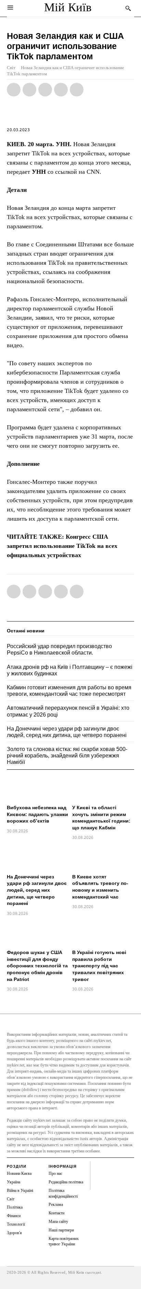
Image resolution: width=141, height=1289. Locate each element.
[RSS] (97, 1173)
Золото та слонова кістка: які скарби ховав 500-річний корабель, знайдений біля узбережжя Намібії (67, 755)
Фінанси (14, 1215)
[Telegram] (61, 89)
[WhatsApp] (45, 89)
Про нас (55, 1173)
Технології (16, 1224)
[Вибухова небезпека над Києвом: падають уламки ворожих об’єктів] (38, 789)
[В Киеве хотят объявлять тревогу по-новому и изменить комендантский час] (103, 857)
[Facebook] (14, 89)
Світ (11, 67)
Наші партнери (61, 1230)
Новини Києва (19, 1173)
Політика (15, 1207)
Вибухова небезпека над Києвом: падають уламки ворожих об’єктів (37, 814)
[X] (29, 89)
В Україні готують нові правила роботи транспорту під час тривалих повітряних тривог (99, 966)
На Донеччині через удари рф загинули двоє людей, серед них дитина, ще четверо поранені (37, 890)
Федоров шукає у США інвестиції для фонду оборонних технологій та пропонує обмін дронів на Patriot (37, 966)
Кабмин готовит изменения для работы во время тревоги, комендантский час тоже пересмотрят (69, 691)
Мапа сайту (58, 1221)
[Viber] (77, 89)
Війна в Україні (20, 1190)
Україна (13, 1182)
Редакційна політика (66, 1182)
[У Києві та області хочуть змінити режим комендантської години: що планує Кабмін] (103, 789)
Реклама (56, 1204)
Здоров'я (14, 1232)
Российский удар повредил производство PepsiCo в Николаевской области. (59, 649)
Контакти (56, 1213)
